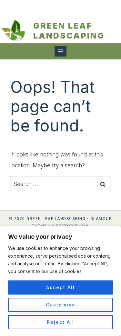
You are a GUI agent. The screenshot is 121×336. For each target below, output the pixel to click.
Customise (61, 304)
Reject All (60, 322)
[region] (60, 281)
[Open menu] (60, 51)
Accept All (60, 287)
